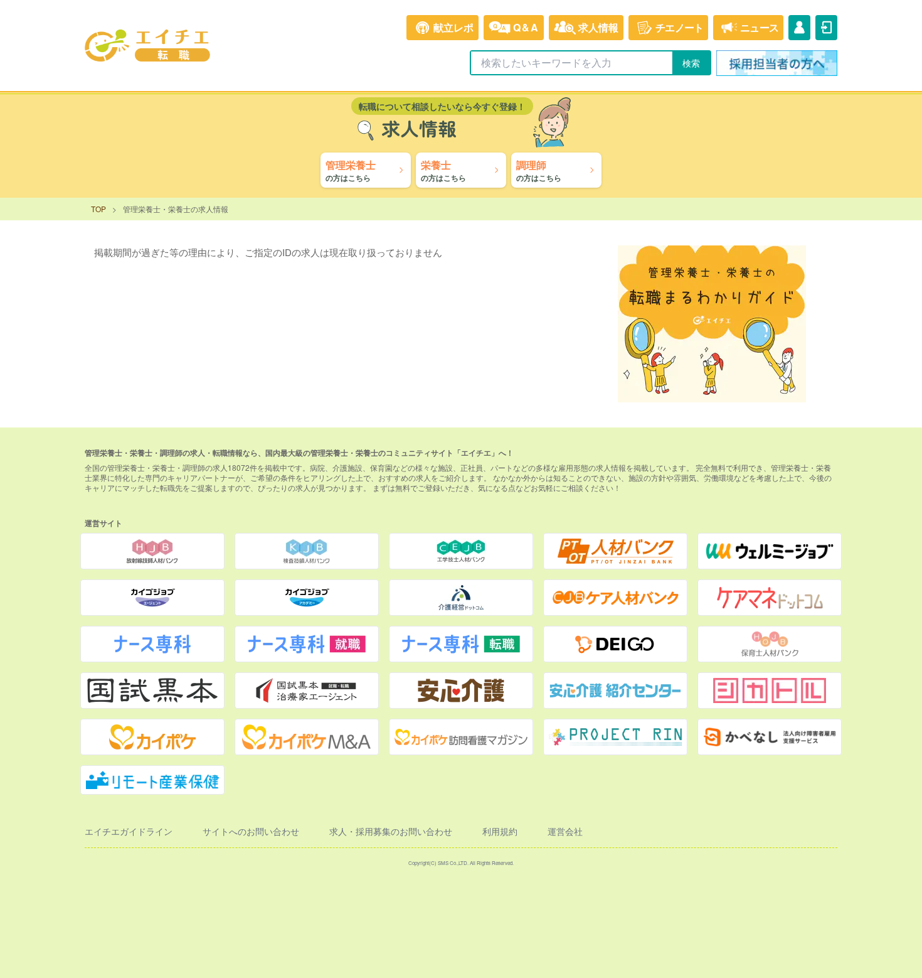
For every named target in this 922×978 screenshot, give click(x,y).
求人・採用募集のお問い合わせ (390, 831)
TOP (98, 208)
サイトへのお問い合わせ (251, 831)
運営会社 (565, 831)
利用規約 (499, 831)
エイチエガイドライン (128, 831)
